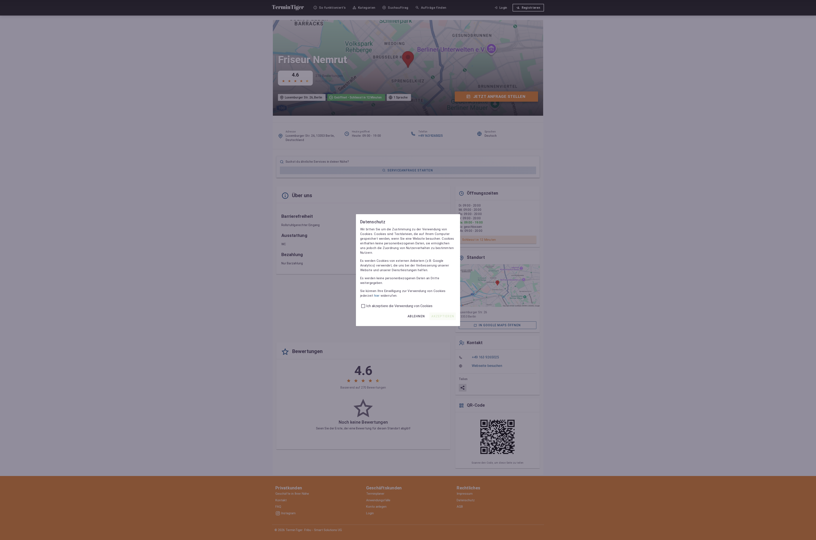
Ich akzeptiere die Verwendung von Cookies (399, 306)
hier (377, 296)
